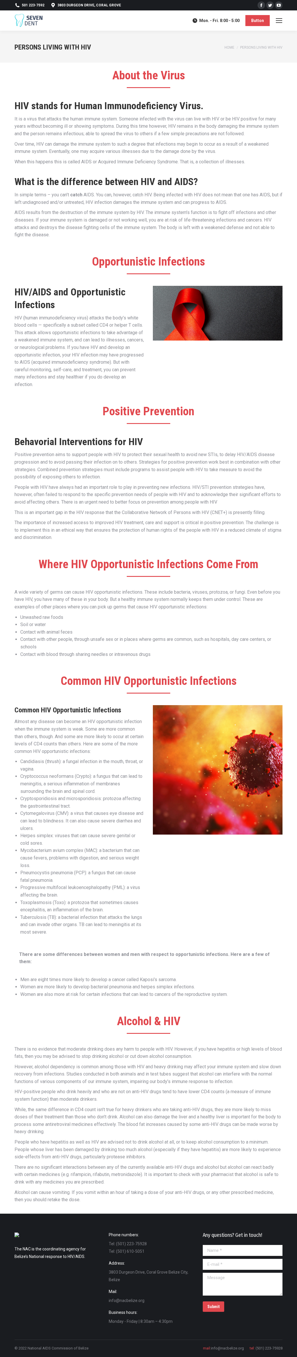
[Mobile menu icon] (279, 20)
